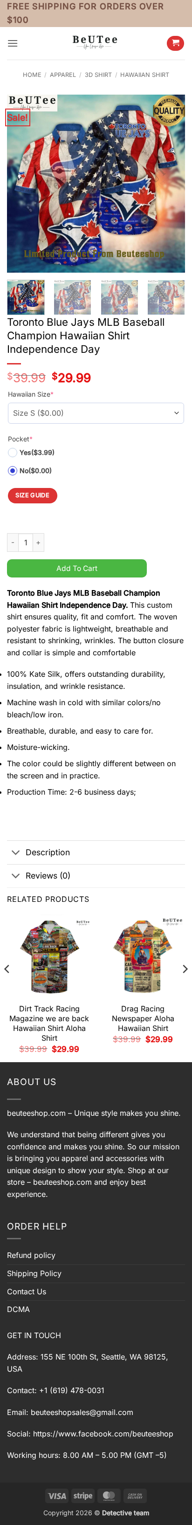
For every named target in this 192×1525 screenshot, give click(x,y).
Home (32, 74)
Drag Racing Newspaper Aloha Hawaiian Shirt (143, 1018)
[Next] (169, 183)
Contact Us (26, 1291)
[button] (12, 43)
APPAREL (63, 74)
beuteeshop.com (36, 1113)
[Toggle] (16, 854)
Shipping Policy (34, 1273)
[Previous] (22, 183)
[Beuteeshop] (96, 43)
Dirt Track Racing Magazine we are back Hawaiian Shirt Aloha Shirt (49, 1023)
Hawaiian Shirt (144, 74)
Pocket (20, 439)
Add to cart (76, 568)
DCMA (18, 1309)
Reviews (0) (48, 875)
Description (48, 852)
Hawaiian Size (31, 394)
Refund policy (31, 1255)
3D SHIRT (98, 74)
